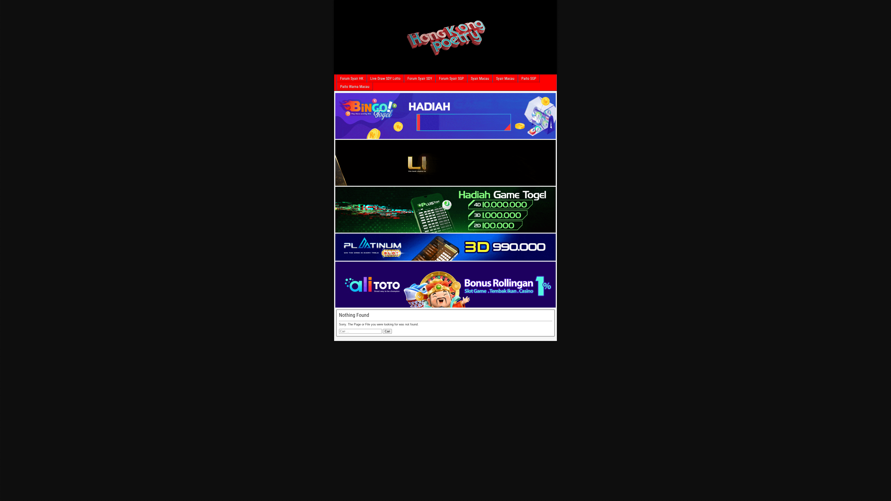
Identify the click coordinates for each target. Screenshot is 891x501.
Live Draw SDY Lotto (385, 78)
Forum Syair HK (351, 78)
